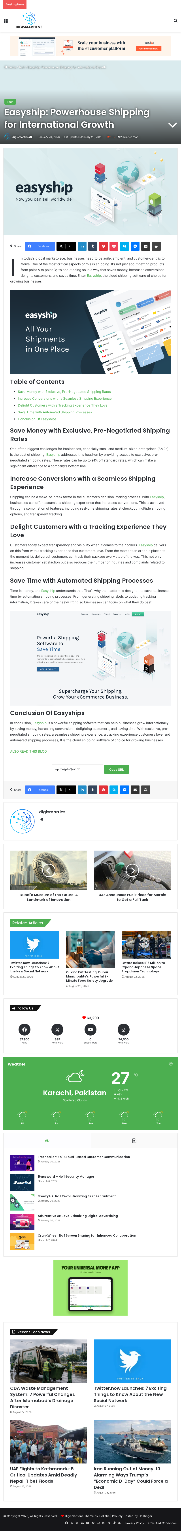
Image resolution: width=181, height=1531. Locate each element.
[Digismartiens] (29, 20)
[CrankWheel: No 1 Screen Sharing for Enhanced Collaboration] (22, 1241)
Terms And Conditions (161, 1523)
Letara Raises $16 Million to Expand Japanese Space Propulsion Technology (143, 967)
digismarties (20, 137)
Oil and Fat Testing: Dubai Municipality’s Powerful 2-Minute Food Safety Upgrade (89, 976)
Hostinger (145, 1516)
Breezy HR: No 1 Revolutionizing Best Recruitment (77, 1196)
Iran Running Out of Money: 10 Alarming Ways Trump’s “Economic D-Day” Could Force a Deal (131, 1478)
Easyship (94, 275)
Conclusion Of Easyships (37, 419)
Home (11, 67)
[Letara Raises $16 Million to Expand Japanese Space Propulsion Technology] (146, 945)
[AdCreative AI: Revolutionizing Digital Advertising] (22, 1222)
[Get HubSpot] (90, 46)
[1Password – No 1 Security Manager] (22, 1182)
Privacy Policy (134, 1523)
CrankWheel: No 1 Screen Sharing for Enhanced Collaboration (87, 1235)
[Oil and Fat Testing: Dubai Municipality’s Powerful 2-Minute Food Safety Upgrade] (90, 949)
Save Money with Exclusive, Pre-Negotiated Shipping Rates (64, 392)
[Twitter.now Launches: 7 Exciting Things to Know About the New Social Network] (34, 945)
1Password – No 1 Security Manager (66, 1176)
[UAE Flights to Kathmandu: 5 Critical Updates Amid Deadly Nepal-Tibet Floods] (48, 1441)
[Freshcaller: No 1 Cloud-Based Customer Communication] (22, 1163)
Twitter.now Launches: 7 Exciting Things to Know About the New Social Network (84, 4)
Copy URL (116, 769)
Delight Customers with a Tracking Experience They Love (62, 405)
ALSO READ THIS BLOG (28, 751)
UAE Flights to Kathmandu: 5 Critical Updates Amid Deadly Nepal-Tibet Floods (43, 1475)
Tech (22, 67)
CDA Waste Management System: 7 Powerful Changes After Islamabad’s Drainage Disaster (42, 1397)
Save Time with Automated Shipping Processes (55, 412)
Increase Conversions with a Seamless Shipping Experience (65, 398)
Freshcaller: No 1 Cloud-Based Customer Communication (84, 1157)
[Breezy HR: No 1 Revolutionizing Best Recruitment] (22, 1202)
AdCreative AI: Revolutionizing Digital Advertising (78, 1216)
